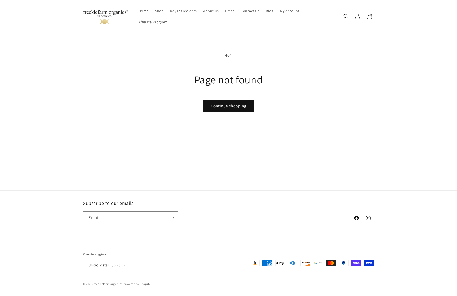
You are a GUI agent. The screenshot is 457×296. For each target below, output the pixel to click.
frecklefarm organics (108, 284)
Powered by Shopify (136, 284)
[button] (346, 16)
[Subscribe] (172, 217)
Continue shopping (228, 105)
